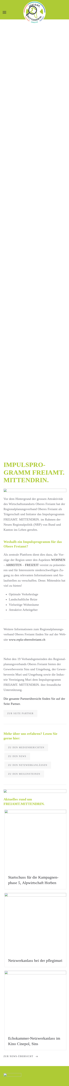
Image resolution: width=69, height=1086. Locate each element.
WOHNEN (58, 560)
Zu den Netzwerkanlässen (27, 765)
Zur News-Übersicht (18, 1056)
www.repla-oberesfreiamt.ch (27, 639)
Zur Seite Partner (20, 713)
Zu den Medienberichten (26, 747)
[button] (4, 12)
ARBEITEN (14, 565)
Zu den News (17, 756)
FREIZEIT (32, 565)
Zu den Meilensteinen (24, 774)
